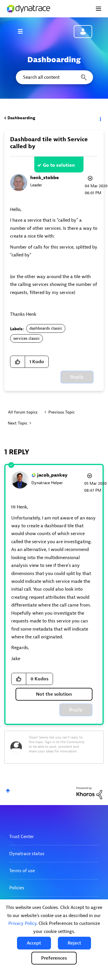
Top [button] (8, 790)
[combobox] (54, 77)
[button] (34, 943)
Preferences (54, 958)
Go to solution (59, 165)
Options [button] (100, 118)
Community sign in (83, 31)
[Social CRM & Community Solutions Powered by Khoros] (89, 792)
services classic (26, 338)
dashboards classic (45, 328)
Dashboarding (21, 117)
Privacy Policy (22, 923)
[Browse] (23, 31)
